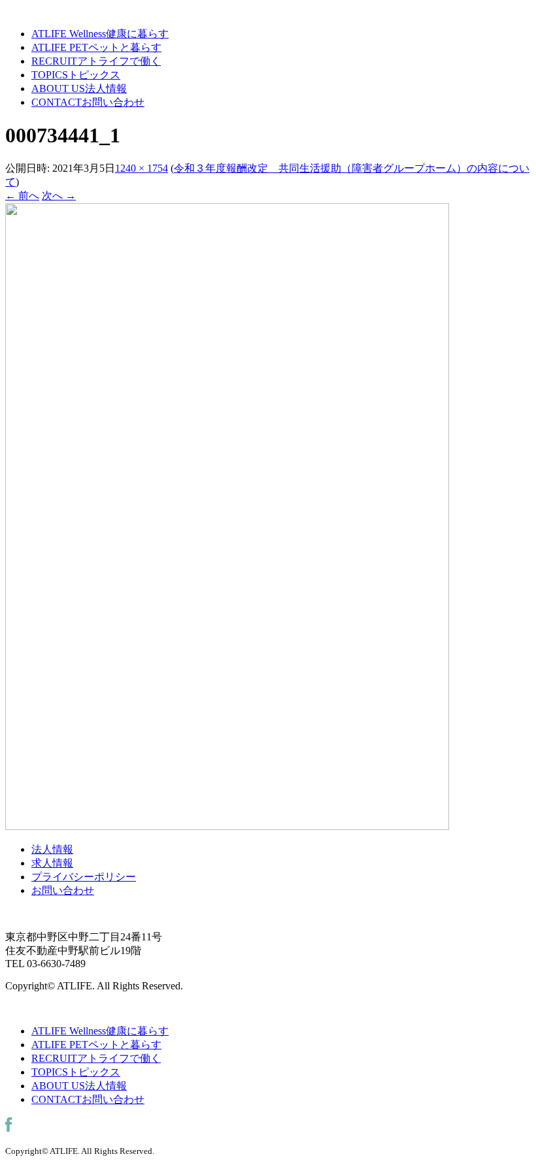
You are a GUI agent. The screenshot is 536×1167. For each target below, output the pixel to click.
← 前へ (22, 195)
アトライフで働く (96, 61)
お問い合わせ (87, 102)
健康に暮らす (100, 33)
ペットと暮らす (96, 47)
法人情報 (79, 88)
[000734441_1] (227, 826)
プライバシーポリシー (83, 876)
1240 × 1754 (141, 168)
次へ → (59, 195)
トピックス (75, 74)
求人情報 (52, 863)
